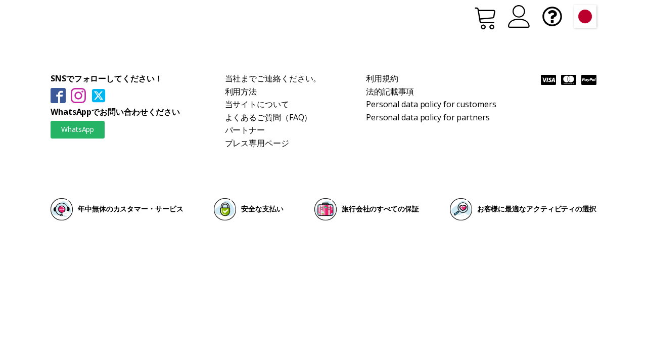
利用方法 (241, 91)
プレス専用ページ (257, 143)
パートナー (245, 129)
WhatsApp (77, 129)
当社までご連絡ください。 (273, 78)
